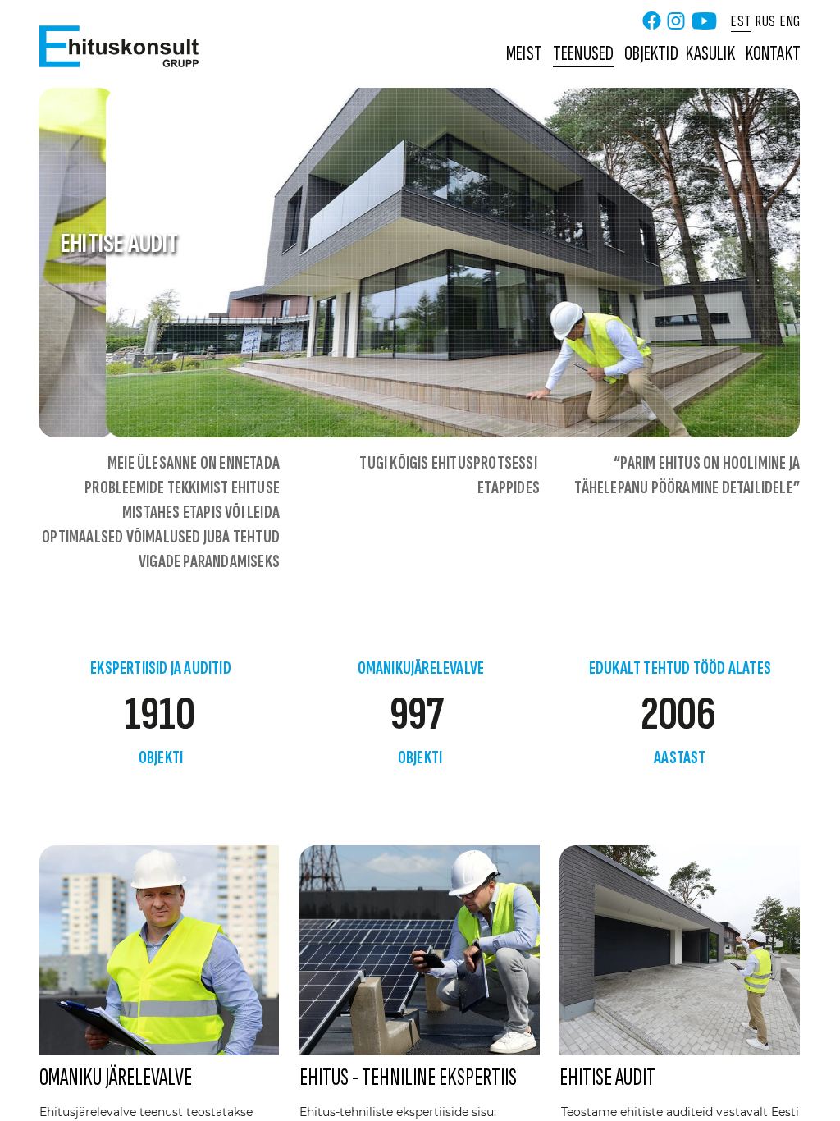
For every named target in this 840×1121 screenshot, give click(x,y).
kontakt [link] (773, 53)
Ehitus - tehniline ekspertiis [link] (408, 1077)
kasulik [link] (710, 53)
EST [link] (741, 21)
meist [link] (524, 53)
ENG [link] (790, 21)
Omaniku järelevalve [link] (115, 1077)
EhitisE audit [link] (607, 1077)
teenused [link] (583, 53)
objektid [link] (651, 53)
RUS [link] (765, 21)
